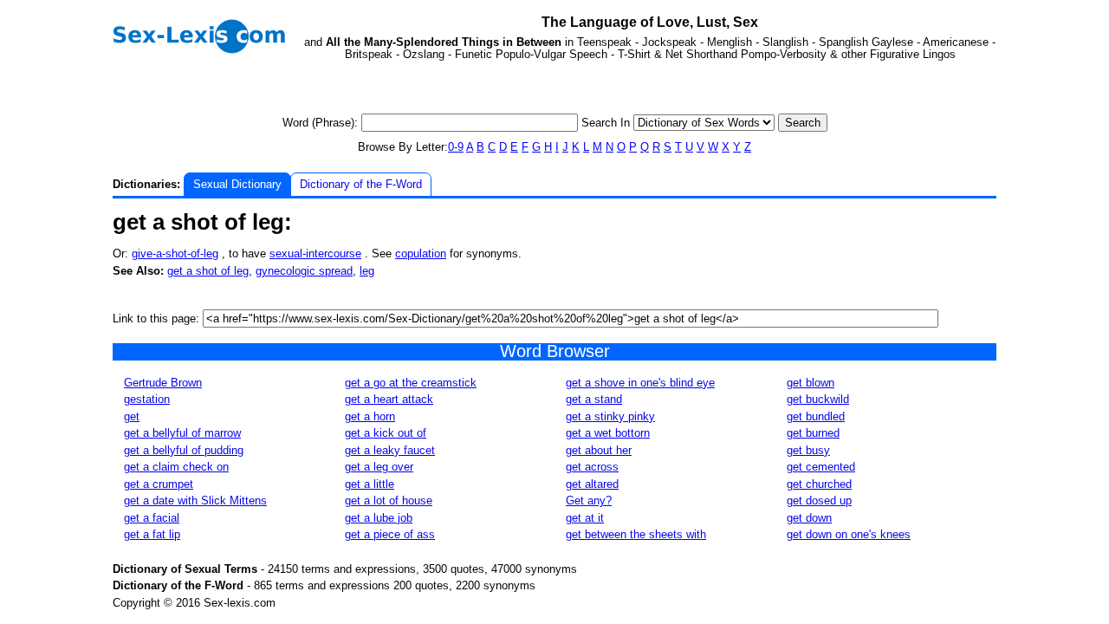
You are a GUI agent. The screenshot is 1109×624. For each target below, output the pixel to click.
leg (367, 270)
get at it (585, 517)
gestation (147, 399)
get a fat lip (152, 534)
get (131, 416)
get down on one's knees (849, 534)
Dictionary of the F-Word (361, 184)
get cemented (821, 466)
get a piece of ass (390, 534)
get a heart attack (389, 399)
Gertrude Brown (163, 382)
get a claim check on (176, 466)
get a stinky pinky (610, 416)
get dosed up (819, 500)
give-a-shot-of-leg (175, 253)
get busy (808, 450)
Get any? (589, 500)
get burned (813, 432)
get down (809, 517)
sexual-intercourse (315, 253)
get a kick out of (385, 432)
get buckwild (818, 399)
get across (592, 466)
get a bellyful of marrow (182, 432)
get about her (599, 450)
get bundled (816, 416)
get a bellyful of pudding (183, 450)
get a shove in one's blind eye (640, 382)
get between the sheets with (636, 534)
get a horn (370, 416)
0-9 (456, 146)
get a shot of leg (208, 270)
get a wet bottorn (608, 432)
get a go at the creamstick (411, 382)
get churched (819, 484)
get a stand (594, 399)
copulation (420, 253)
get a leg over (379, 466)
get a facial (151, 517)
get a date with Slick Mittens (195, 500)
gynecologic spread (304, 270)
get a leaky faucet (390, 450)
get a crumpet (158, 484)
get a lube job (378, 517)
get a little (369, 484)
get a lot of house (388, 500)
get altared (592, 484)
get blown (810, 382)
